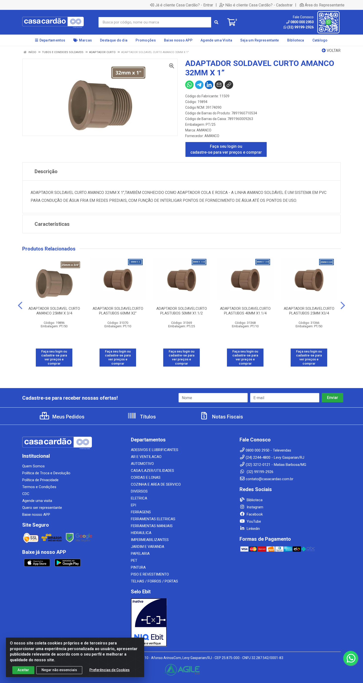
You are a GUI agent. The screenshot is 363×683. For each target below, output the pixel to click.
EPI (133, 505)
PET (134, 560)
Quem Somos (33, 466)
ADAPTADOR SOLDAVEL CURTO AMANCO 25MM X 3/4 (54, 310)
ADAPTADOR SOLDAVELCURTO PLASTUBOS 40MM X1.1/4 (245, 310)
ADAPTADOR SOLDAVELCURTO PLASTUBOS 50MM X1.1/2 (181, 310)
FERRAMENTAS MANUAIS (152, 526)
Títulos (147, 417)
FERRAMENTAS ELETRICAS (153, 519)
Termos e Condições (39, 487)
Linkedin (253, 528)
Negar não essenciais (59, 670)
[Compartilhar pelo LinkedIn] (209, 85)
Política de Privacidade (40, 480)
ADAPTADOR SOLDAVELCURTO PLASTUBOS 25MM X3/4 (309, 310)
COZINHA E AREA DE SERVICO (156, 484)
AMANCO (204, 130)
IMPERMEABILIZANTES (150, 540)
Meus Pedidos (67, 417)
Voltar (333, 50)
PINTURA (138, 567)
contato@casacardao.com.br (269, 479)
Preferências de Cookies (109, 670)
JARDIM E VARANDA (147, 546)
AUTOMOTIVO (142, 463)
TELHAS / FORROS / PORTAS (154, 581)
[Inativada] (181, 622)
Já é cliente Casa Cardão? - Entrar (184, 5)
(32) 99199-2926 (300, 27)
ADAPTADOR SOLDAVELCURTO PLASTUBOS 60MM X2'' (118, 310)
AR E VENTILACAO (146, 457)
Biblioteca (254, 500)
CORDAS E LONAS (146, 477)
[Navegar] (20, 305)
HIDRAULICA (141, 533)
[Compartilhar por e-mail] (219, 85)
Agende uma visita (37, 500)
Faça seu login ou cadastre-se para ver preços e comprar (226, 149)
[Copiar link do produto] (229, 85)
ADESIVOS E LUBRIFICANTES (154, 450)
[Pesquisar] (216, 22)
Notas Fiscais (227, 417)
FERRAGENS (141, 512)
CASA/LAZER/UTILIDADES (152, 470)
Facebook (254, 514)
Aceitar (23, 670)
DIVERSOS (139, 491)
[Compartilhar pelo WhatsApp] (189, 85)
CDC (25, 494)
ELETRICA (139, 498)
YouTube (253, 521)
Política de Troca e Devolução (46, 473)
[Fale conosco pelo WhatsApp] (350, 658)
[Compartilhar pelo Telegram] (199, 85)
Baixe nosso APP (36, 514)
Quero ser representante (42, 507)
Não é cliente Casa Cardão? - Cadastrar (259, 5)
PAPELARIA (140, 553)
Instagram (254, 507)
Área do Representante (324, 5)
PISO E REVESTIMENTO (150, 574)
